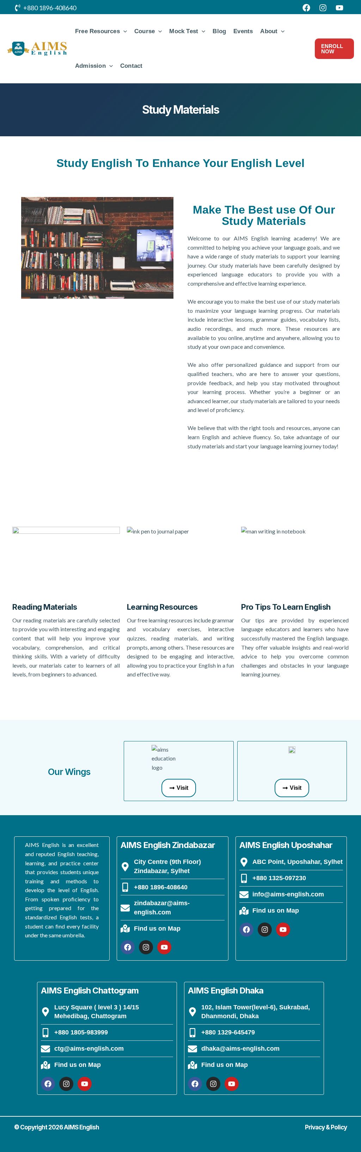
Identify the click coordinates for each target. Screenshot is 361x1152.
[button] (123, 31)
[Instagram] (323, 8)
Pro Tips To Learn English (286, 606)
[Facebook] (306, 8)
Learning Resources (162, 606)
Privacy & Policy (326, 1127)
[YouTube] (339, 8)
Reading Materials (44, 606)
